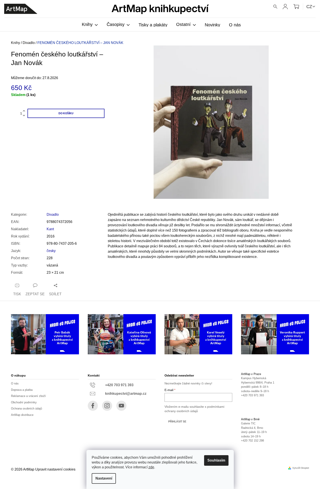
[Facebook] (93, 406)
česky (51, 251)
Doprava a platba (22, 389)
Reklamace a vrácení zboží (28, 396)
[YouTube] (121, 406)
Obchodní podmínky (24, 402)
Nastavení (103, 478)
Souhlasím (216, 460)
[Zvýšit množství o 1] (24, 111)
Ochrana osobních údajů (26, 408)
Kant (50, 229)
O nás (15, 383)
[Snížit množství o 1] (24, 115)
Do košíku (66, 113)
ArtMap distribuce (22, 415)
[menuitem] (89, 25)
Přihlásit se (177, 421)
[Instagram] (107, 406)
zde (151, 467)
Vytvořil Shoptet (300, 468)
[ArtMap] (20, 9)
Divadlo (53, 214)
